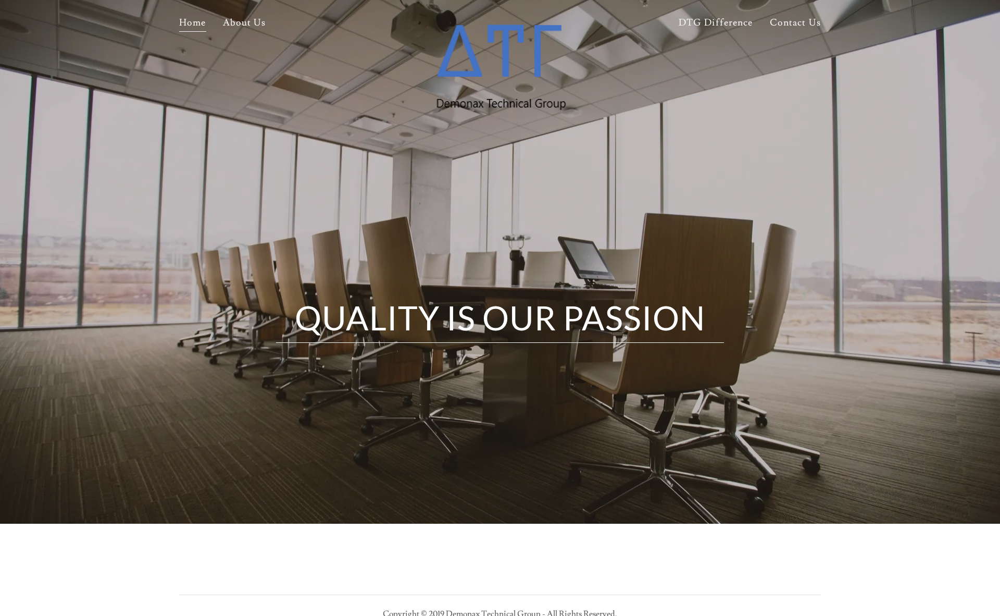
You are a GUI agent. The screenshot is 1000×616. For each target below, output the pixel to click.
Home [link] (192, 23)
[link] (500, 23)
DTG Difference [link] (716, 23)
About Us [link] (244, 23)
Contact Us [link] (795, 23)
